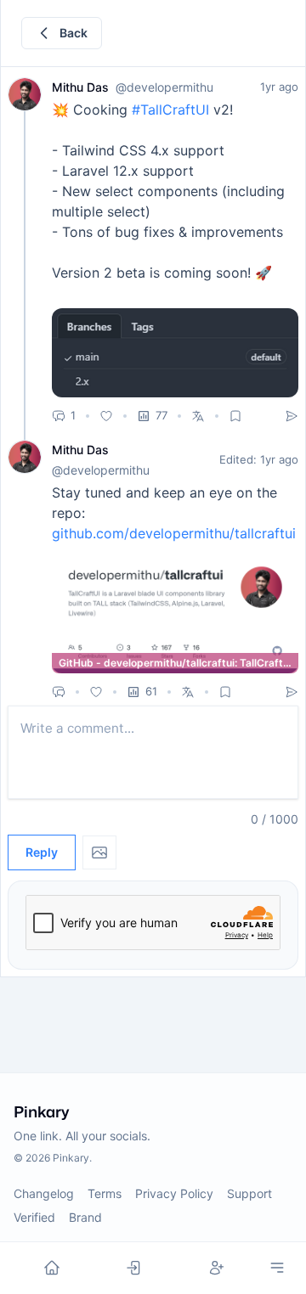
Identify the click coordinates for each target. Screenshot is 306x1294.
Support (249, 1193)
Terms (105, 1193)
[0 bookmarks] (235, 416)
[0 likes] (106, 416)
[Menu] (277, 1267)
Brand (85, 1217)
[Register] (217, 1267)
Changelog (44, 1193)
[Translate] (198, 416)
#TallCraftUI (170, 109)
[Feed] (51, 1267)
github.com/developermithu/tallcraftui (174, 533)
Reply (42, 852)
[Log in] (134, 1267)
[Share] (291, 416)
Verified (34, 1217)
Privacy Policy (174, 1193)
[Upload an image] (99, 852)
